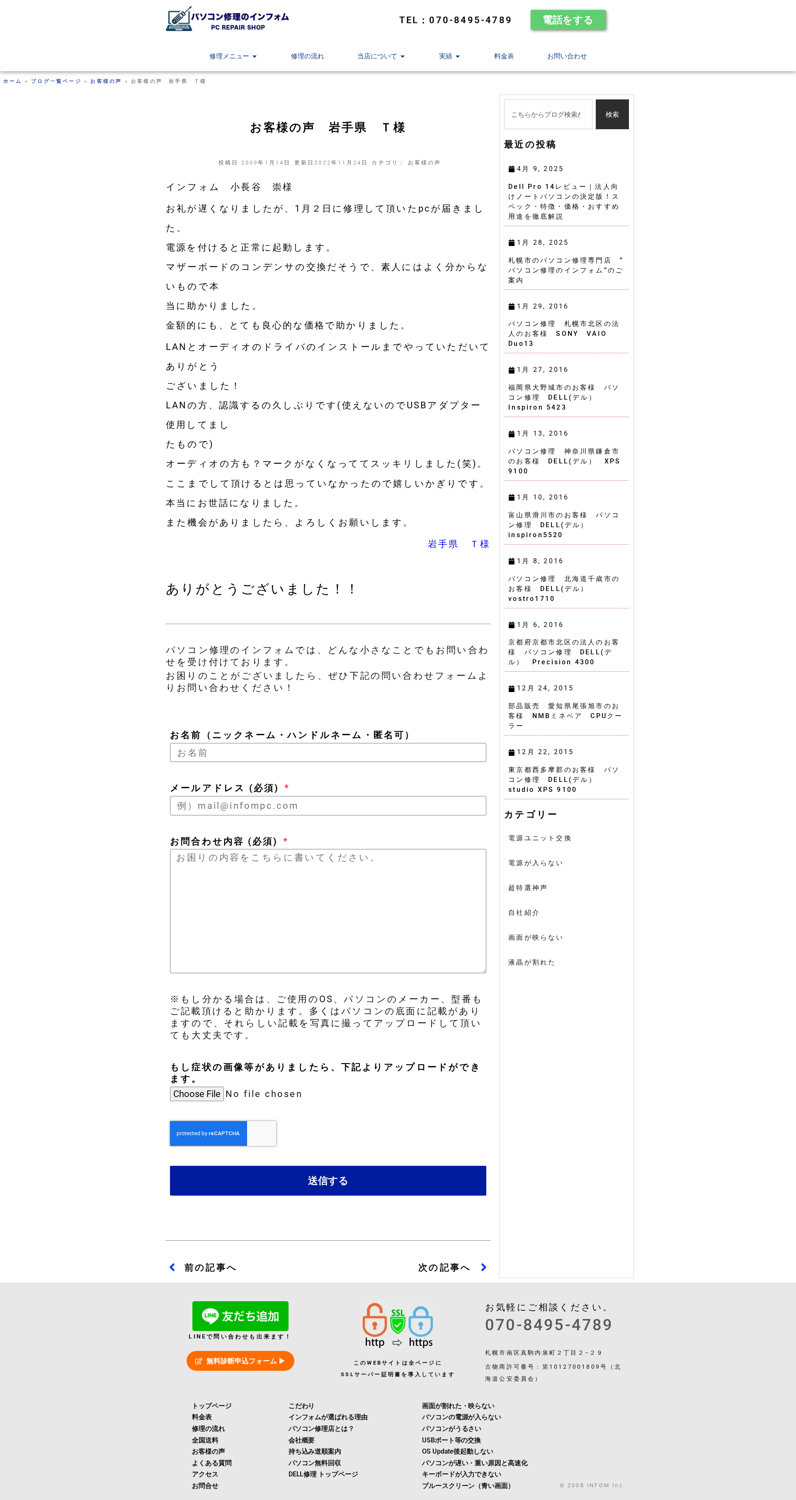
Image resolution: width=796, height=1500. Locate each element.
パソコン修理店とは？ (321, 1428)
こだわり (302, 1406)
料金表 (202, 1417)
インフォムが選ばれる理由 (328, 1417)
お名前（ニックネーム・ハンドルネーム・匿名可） (292, 734)
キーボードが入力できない (461, 1474)
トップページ (211, 1406)
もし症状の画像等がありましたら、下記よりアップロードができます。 (325, 1072)
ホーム (12, 81)
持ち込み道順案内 (315, 1451)
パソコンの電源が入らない (461, 1417)
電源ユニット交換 (540, 838)
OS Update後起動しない (457, 1451)
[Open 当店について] (402, 56)
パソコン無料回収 (315, 1463)
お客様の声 (106, 81)
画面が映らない (536, 937)
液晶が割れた (532, 962)
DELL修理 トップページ (323, 1474)
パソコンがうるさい (451, 1428)
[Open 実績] (457, 56)
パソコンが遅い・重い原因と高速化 (474, 1463)
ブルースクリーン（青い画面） (468, 1486)
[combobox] (548, 114)
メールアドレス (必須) (226, 787)
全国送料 (205, 1440)
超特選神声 (528, 888)
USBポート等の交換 (451, 1440)
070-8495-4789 (549, 1325)
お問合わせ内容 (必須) (226, 841)
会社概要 (302, 1440)
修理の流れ (208, 1428)
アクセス (205, 1474)
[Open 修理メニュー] (254, 56)
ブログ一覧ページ (56, 81)
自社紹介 (524, 912)
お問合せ (205, 1486)
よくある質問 (211, 1463)
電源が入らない (536, 863)
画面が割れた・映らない (458, 1406)
